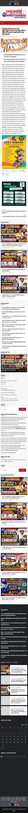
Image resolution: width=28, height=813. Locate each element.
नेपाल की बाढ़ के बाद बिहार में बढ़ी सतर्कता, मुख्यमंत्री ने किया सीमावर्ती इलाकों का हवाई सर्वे (14, 347)
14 (17, 736)
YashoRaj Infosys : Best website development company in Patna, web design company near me (14, 178)
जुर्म (8, 291)
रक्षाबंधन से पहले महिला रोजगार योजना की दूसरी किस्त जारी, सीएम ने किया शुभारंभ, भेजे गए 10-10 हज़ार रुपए (14, 321)
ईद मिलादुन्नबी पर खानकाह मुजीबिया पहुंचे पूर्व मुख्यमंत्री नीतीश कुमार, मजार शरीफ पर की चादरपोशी (14, 342)
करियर (13, 266)
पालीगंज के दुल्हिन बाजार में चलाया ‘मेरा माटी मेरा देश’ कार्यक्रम (14, 215)
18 (6, 739)
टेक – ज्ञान (3, 800)
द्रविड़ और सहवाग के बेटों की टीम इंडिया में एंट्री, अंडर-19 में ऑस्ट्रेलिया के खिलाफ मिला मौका (12, 338)
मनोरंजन (23, 800)
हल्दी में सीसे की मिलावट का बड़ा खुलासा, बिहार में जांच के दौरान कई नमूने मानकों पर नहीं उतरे (13, 334)
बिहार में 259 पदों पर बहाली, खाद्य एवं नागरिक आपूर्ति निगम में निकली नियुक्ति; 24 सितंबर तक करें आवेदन (13, 325)
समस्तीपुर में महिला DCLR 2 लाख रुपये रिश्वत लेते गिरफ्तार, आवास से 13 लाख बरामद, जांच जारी (14, 317)
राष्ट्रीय (15, 240)
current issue (4, 28)
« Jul (2, 748)
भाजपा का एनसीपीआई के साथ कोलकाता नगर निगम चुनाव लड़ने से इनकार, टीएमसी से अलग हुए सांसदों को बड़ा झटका (13, 308)
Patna (9, 28)
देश (6, 798)
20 (14, 739)
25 (6, 742)
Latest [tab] (3, 662)
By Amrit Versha (6, 36)
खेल (11, 801)
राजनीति (15, 28)
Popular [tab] (8, 662)
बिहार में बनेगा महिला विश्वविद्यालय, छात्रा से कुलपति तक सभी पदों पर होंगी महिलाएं (13, 312)
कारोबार (23, 798)
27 (14, 742)
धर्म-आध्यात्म (18, 800)
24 (2, 742)
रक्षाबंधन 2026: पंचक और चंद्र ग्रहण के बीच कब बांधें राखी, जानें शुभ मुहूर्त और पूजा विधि (13, 329)
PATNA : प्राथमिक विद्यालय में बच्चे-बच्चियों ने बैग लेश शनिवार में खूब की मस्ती (14, 211)
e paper (15, 801)
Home (3, 798)
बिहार (12, 28)
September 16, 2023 (14, 36)
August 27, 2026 (11, 247)
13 (14, 736)
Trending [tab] (14, 662)
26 (10, 742)
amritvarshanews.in (5, 438)
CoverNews (20, 809)
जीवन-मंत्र (13, 800)
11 (6, 736)
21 (17, 739)
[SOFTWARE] (14, 193)
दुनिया (9, 798)
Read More (4, 370)
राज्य (18, 28)
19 (10, 739)
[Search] (26, 23)
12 (10, 736)
